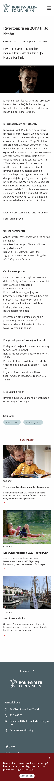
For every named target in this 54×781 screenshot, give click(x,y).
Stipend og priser (33, 422)
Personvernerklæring (22, 730)
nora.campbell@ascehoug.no (19, 353)
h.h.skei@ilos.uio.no (21, 375)
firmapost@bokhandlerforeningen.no (29, 722)
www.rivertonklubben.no (17, 327)
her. (46, 212)
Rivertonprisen (12, 422)
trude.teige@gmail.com (16, 364)
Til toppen (25, 671)
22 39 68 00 (16, 715)
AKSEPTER (27, 776)
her (31, 769)
